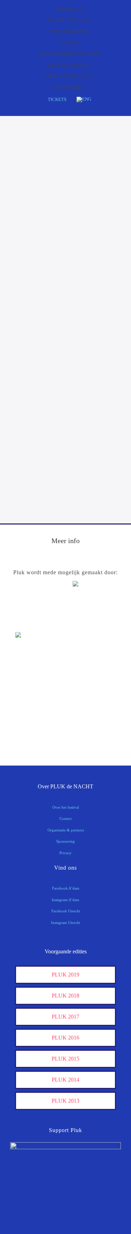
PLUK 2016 (65, 1038)
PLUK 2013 (65, 1101)
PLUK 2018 (65, 996)
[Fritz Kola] (33, 621)
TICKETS (57, 99)
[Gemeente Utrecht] (33, 672)
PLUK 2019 (65, 975)
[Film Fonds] (33, 647)
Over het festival (65, 807)
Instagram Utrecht (65, 922)
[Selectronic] (33, 694)
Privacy (65, 853)
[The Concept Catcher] (33, 737)
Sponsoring (65, 841)
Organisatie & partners (66, 830)
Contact (65, 818)
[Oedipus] (33, 715)
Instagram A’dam (65, 900)
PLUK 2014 (65, 1080)
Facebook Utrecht (65, 911)
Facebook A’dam (65, 888)
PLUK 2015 (65, 1059)
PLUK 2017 (65, 1017)
